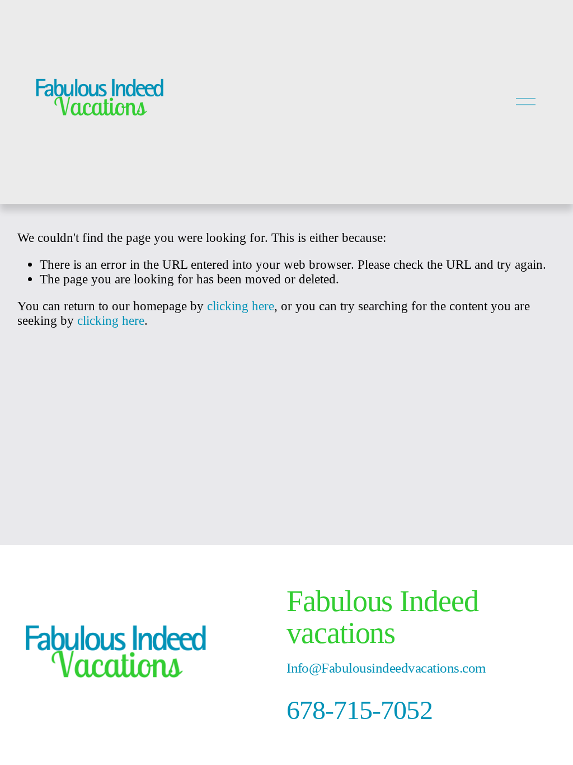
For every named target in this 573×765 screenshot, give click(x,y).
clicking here (240, 305)
